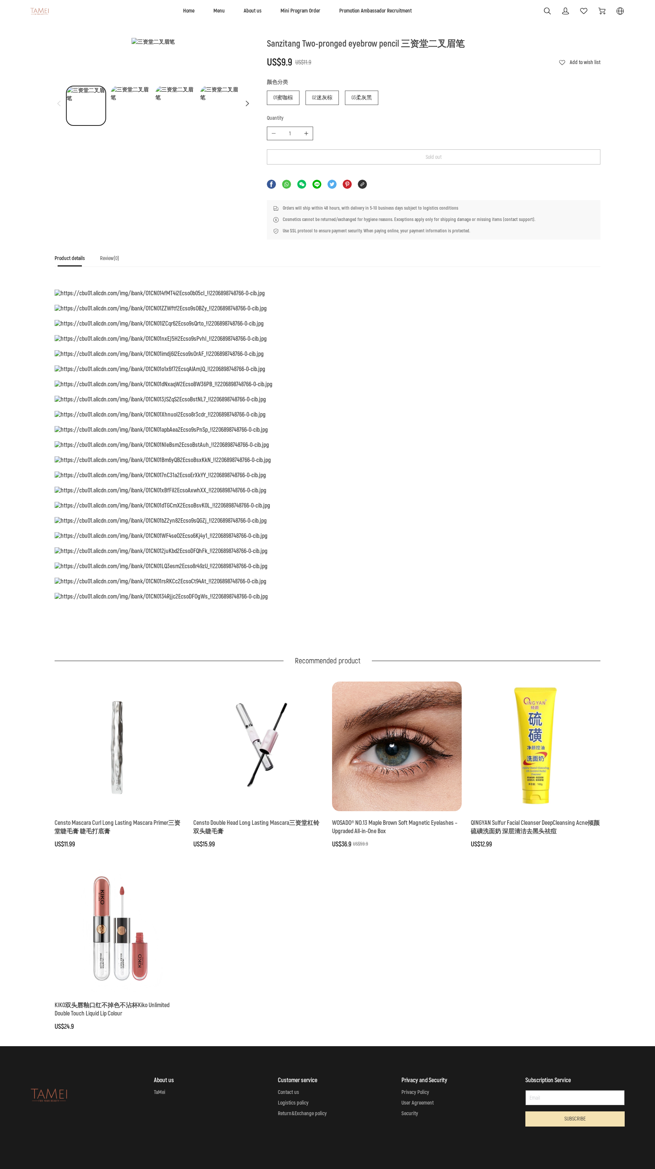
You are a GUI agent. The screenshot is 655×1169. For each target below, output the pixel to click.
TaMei (159, 1092)
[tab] (70, 260)
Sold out (434, 157)
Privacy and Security (424, 1080)
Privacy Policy (415, 1092)
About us (253, 11)
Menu (219, 11)
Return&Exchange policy (302, 1113)
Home (188, 11)
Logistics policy (293, 1103)
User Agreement (417, 1103)
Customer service (297, 1080)
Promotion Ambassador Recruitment (375, 11)
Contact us (288, 1092)
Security (409, 1113)
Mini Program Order (300, 11)
